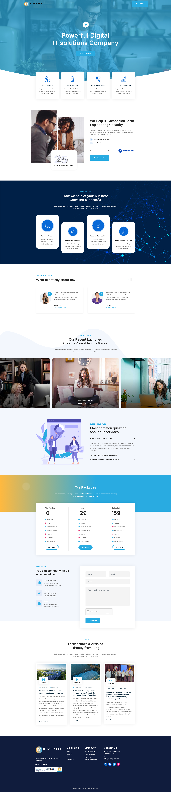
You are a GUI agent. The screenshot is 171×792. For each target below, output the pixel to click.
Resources (99, 4)
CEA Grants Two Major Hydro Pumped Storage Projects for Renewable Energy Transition (84, 693)
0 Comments (54, 687)
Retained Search (90, 754)
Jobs (90, 4)
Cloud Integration (98, 85)
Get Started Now (86, 53)
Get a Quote (140, 4)
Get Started (51, 547)
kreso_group (44, 687)
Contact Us (111, 4)
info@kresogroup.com (111, 759)
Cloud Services (47, 85)
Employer (81, 4)
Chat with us (93, 620)
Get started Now (100, 158)
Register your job (90, 757)
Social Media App (85, 403)
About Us (70, 4)
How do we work (90, 751)
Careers (69, 757)
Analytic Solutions (123, 85)
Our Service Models (91, 759)
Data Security (72, 85)
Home (62, 4)
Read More (42, 721)
